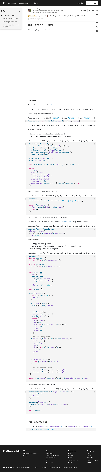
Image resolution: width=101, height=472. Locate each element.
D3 (47, 460)
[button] (25, 22)
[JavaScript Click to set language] (25, 121)
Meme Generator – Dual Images (11, 25)
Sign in (80, 3)
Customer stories (73, 460)
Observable (49, 453)
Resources (23, 3)
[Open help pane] (97, 31)
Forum (70, 462)
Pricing (35, 3)
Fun (42, 16)
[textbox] (61, 121)
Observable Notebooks (30, 453)
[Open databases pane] (97, 14)
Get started (91, 3)
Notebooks (12, 3)
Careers (89, 455)
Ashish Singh (36, 9)
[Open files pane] (97, 10)
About (89, 453)
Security (44, 467)
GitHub (89, 462)
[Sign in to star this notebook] (89, 10)
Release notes (50, 462)
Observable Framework (53, 455)
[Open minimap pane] (97, 18)
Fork (84, 10)
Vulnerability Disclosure (70, 467)
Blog (69, 453)
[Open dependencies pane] (97, 22)
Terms (55, 467)
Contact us (90, 458)
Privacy (37, 467)
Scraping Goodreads (10, 22)
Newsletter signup (92, 460)
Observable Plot (50, 458)
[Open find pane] (97, 27)
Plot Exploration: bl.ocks (11, 18)
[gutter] (18, 29)
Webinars (71, 455)
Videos (70, 458)
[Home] (11, 457)
